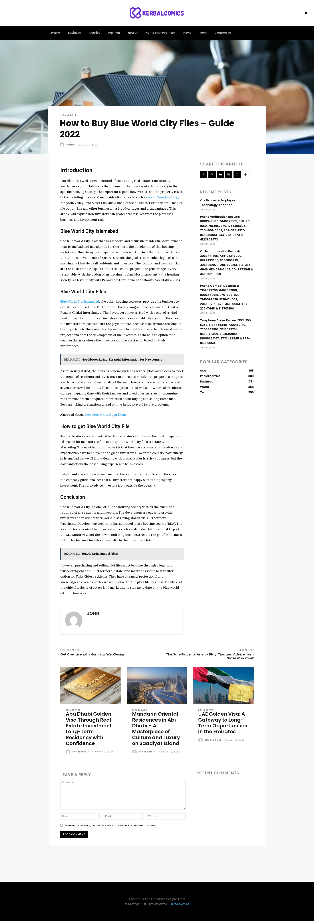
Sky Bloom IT (80, 751)
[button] (306, 12)
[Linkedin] (220, 174)
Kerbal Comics (180, 904)
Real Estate (68, 115)
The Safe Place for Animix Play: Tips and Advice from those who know (210, 656)
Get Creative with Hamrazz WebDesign (92, 654)
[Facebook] (203, 174)
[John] (63, 144)
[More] (245, 174)
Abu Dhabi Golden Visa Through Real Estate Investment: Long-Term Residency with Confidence (89, 729)
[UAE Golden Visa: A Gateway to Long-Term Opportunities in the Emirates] (223, 685)
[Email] (228, 174)
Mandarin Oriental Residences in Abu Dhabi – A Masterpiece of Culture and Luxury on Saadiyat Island (156, 729)
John (70, 144)
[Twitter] (212, 174)
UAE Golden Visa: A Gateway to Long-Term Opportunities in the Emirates (222, 723)
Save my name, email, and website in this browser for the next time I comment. (111, 825)
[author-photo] (69, 752)
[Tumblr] (237, 174)
